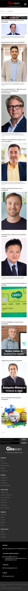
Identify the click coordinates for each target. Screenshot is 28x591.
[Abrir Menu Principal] (25, 4)
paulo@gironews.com (10, 558)
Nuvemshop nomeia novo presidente (13, 42)
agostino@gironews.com (11, 560)
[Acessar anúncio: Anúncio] (14, 17)
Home (4, 11)
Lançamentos (4, 477)
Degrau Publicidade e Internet (14, 588)
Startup (2, 525)
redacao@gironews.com (10, 548)
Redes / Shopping (5, 508)
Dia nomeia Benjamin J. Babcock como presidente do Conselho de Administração (13, 90)
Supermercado (4, 492)
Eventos (2, 517)
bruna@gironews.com (22, 548)
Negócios (3, 522)
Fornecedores (4, 483)
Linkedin (3, 531)
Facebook (3, 537)
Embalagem (3, 480)
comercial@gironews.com (11, 556)
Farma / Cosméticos (5, 497)
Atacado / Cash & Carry (6, 495)
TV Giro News (4, 463)
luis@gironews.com (9, 576)
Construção (3, 500)
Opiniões (3, 519)
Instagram (3, 534)
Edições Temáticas (5, 465)
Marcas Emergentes (5, 485)
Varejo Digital (4, 505)
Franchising (3, 514)
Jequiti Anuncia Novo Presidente (11, 360)
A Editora (3, 468)
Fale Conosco (4, 471)
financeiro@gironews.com (11, 568)
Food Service (4, 502)
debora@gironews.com (20, 558)
